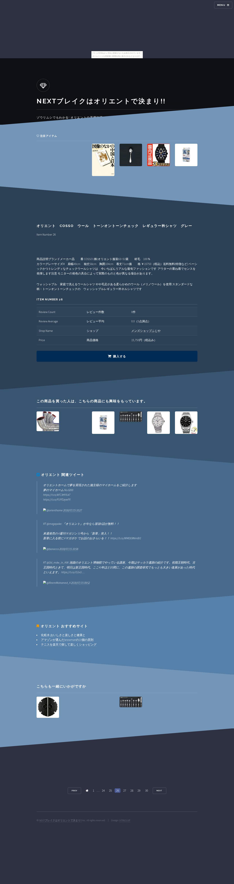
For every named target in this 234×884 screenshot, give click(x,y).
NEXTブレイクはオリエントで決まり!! (60, 820)
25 (110, 790)
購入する (119, 356)
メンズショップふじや (146, 331)
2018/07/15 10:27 (72, 510)
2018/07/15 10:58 (68, 549)
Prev (74, 791)
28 (131, 790)
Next (159, 791)
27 (124, 790)
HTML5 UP (124, 820)
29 (138, 790)
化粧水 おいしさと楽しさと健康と (63, 635)
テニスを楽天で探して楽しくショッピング (69, 644)
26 (117, 790)
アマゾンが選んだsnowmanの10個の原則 (67, 639)
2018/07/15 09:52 (80, 583)
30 (146, 790)
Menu (221, 5)
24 (103, 790)
